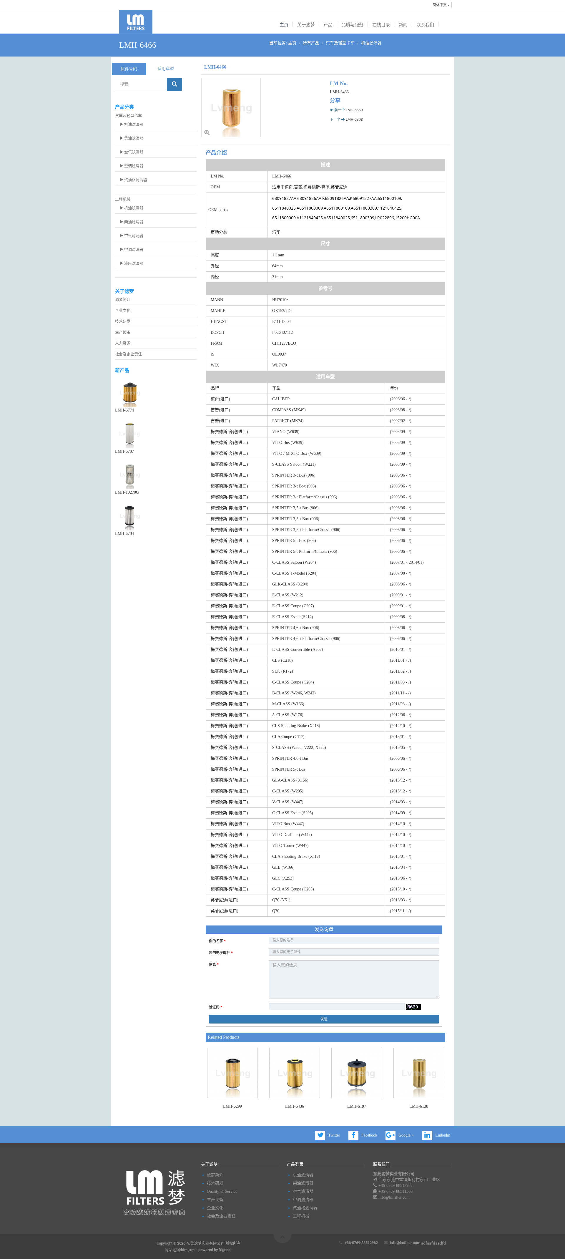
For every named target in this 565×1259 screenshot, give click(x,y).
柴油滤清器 (133, 138)
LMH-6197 (356, 1106)
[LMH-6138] (418, 1073)
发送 (324, 1019)
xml (192, 1250)
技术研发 (122, 321)
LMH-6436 (294, 1106)
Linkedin (442, 1135)
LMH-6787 (124, 451)
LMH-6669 (354, 109)
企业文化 (122, 310)
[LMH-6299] (232, 1073)
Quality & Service (222, 1191)
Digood (224, 1250)
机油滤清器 (371, 43)
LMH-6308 (354, 119)
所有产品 (311, 43)
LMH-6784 (124, 533)
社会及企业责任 (128, 354)
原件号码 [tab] (129, 69)
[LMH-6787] (156, 433)
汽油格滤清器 (135, 180)
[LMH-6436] (294, 1073)
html (184, 1250)
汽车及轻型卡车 (340, 43)
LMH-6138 (418, 1106)
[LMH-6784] (156, 515)
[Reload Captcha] (413, 1007)
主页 (292, 43)
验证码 (215, 1007)
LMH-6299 (232, 1106)
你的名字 (217, 941)
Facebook (369, 1135)
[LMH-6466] (261, 107)
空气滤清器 (133, 152)
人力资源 (122, 343)
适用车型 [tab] (165, 68)
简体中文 (440, 5)
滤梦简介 (122, 299)
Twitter (334, 1135)
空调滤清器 (133, 166)
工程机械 (122, 199)
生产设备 (122, 332)
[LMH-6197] (356, 1073)
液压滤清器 (133, 263)
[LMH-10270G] (156, 474)
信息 (214, 965)
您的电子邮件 (221, 953)
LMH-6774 (124, 410)
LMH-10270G (127, 492)
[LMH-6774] (156, 392)
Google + (406, 1135)
